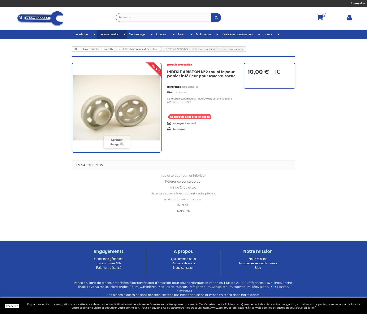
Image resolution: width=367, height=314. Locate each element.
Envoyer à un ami (184, 123)
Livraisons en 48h (109, 263)
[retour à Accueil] (75, 49)
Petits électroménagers (237, 34)
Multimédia (203, 34)
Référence (174, 86)
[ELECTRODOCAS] (41, 18)
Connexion (358, 3)
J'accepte (12, 306)
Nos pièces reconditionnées (258, 263)
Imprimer (179, 129)
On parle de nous (183, 263)
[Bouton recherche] (216, 17)
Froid (181, 34)
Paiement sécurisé (108, 267)
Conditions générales (108, 259)
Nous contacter (183, 267)
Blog (258, 267)
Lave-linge (81, 34)
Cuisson (161, 34)
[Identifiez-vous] (349, 18)
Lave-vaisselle (108, 34)
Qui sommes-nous (183, 259)
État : (170, 92)
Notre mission (258, 259)
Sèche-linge (137, 34)
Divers (267, 34)
